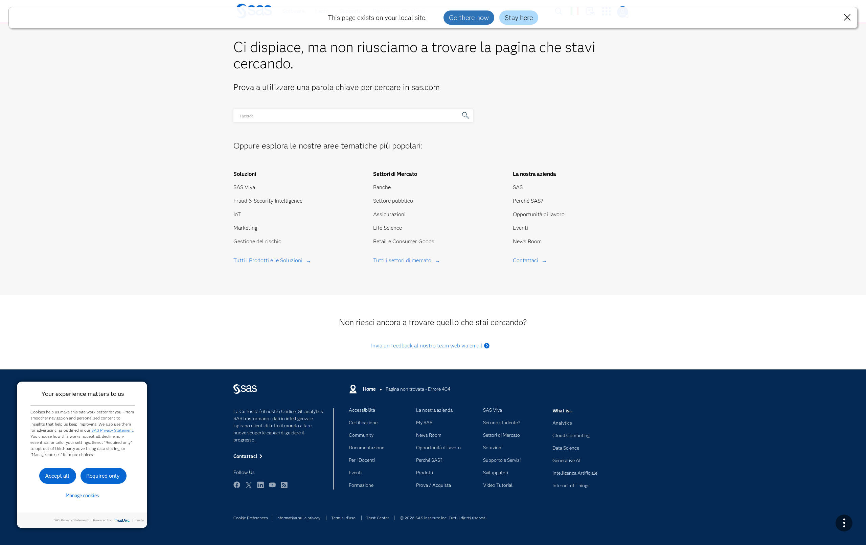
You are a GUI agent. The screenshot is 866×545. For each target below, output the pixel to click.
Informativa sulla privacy (298, 517)
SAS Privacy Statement (112, 430)
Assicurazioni (389, 214)
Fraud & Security (253, 201)
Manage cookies (82, 496)
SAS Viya (244, 187)
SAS (518, 187)
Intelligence (288, 201)
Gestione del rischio (257, 241)
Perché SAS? (528, 201)
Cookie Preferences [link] (250, 517)
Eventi (520, 228)
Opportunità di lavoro (539, 214)
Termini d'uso (343, 517)
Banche (382, 187)
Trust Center (377, 517)
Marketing (245, 228)
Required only (103, 476)
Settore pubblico (393, 201)
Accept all (57, 476)
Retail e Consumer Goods (403, 241)
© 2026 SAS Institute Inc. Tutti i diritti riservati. (443, 517)
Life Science (387, 228)
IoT (237, 214)
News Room (527, 241)
